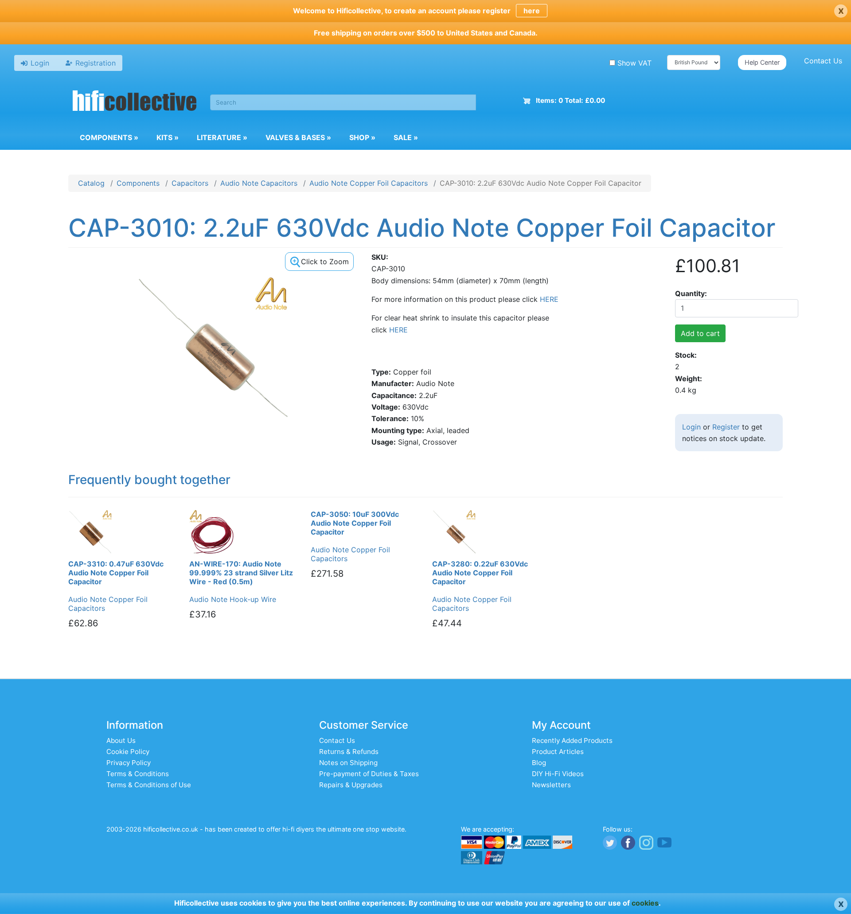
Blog (539, 762)
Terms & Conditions (137, 773)
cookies (645, 902)
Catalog (91, 183)
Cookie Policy (127, 751)
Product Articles (558, 751)
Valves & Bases (298, 137)
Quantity (690, 293)
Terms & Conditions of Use (148, 785)
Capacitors (190, 183)
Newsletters (551, 785)
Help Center (762, 62)
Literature (222, 137)
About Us (121, 740)
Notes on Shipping (348, 762)
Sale (406, 137)
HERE (549, 299)
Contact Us (823, 60)
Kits (167, 137)
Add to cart (700, 333)
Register (726, 426)
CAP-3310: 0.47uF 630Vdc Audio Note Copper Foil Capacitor (116, 572)
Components (109, 137)
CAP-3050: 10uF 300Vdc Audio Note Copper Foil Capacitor (355, 523)
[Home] (135, 102)
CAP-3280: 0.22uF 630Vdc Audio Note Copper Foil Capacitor (480, 572)
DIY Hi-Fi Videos (558, 773)
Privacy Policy (128, 762)
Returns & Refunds (349, 751)
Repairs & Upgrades (351, 785)
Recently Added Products (572, 740)
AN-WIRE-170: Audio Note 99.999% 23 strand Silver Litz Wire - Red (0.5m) (241, 572)
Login (691, 426)
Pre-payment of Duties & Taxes (369, 773)
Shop (362, 137)
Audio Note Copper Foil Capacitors (368, 183)
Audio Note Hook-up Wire (232, 599)
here (531, 10)
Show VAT (634, 63)
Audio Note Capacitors (258, 183)
